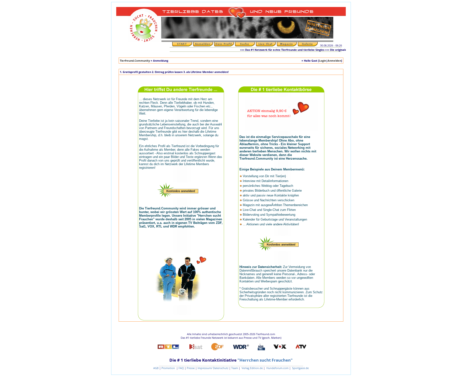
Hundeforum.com (277, 368)
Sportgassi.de (300, 368)
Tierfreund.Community (135, 60)
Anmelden (334, 60)
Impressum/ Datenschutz (213, 368)
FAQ (181, 368)
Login (322, 60)
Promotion (168, 368)
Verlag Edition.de (252, 368)
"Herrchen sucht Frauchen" (265, 360)
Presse (191, 368)
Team (234, 368)
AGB (156, 368)
